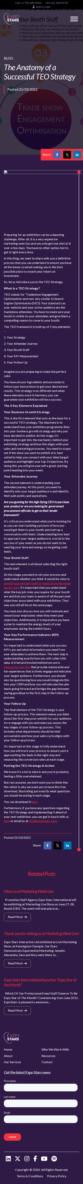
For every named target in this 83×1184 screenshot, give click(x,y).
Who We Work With (55, 1049)
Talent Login (43, 6)
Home (8, 1049)
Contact (47, 1062)
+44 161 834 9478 (56, 2)
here (7, 821)
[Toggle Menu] (74, 19)
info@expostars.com (43, 821)
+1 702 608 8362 (30, 2)
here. (34, 802)
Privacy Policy (56, 1176)
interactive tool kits (17, 667)
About (8, 1056)
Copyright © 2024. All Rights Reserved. (41, 1169)
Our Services (12, 1062)
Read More (15, 917)
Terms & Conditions (30, 1176)
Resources (48, 1056)
